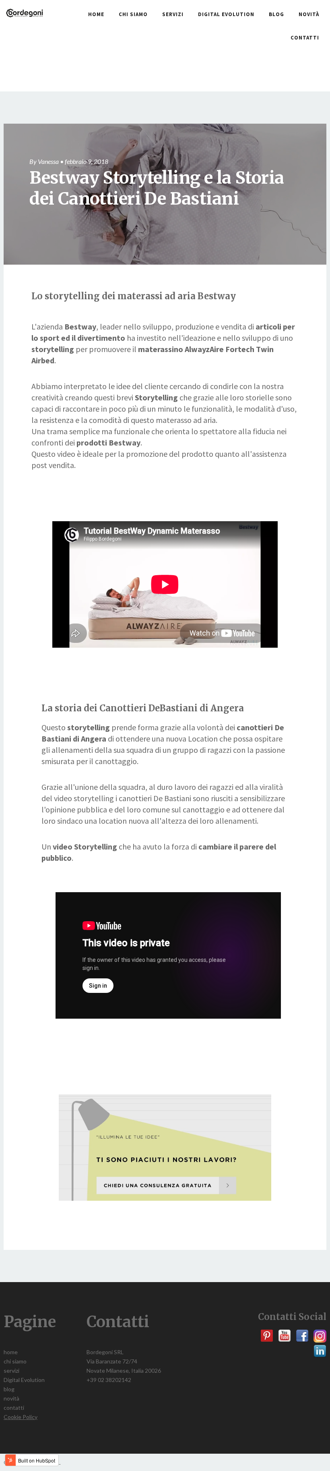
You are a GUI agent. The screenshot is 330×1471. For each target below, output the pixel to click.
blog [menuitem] (276, 14)
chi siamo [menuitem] (133, 14)
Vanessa (48, 161)
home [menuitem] (96, 14)
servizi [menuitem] (173, 14)
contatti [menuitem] (305, 37)
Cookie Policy (20, 1416)
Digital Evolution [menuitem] (226, 14)
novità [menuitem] (309, 14)
